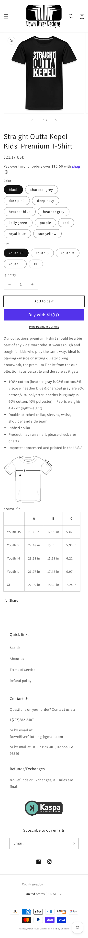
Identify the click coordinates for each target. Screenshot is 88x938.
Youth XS (16, 253)
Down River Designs (37, 928)
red (66, 222)
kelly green (18, 222)
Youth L (15, 264)
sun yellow (47, 233)
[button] (6, 16)
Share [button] (13, 600)
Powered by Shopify (58, 928)
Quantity (10, 275)
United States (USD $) (41, 894)
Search (15, 647)
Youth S (42, 253)
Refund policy (21, 680)
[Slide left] (32, 120)
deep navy (45, 200)
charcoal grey (41, 189)
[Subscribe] (72, 843)
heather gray (53, 211)
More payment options (44, 326)
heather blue (20, 211)
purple (45, 222)
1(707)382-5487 (22, 719)
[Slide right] (55, 120)
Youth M (67, 253)
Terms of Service (22, 669)
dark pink (17, 200)
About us (17, 658)
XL (36, 264)
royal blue (17, 233)
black (13, 189)
